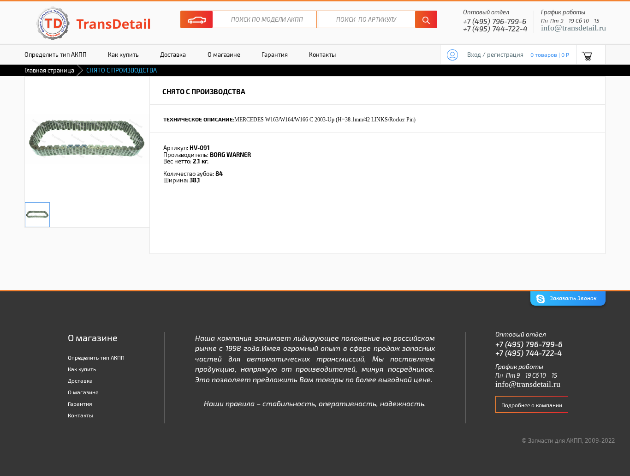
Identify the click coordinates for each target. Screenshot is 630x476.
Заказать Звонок (572, 298)
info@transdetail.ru (573, 27)
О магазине (224, 54)
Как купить (123, 54)
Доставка (173, 54)
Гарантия (275, 54)
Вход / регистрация (495, 54)
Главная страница (49, 70)
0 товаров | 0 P (549, 54)
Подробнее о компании (531, 405)
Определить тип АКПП (55, 54)
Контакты (322, 54)
